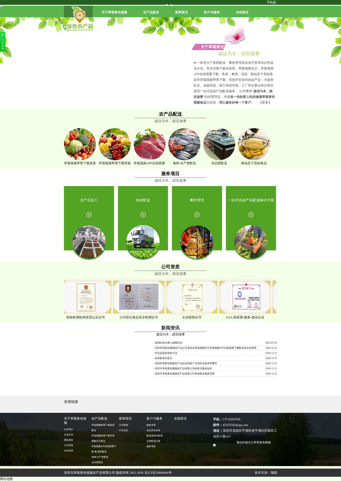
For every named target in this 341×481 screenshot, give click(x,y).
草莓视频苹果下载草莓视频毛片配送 (115, 163)
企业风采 (68, 450)
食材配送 (143, 200)
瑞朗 (274, 472)
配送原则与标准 (155, 435)
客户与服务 (212, 12)
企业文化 (68, 434)
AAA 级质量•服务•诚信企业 (238, 317)
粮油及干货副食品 (254, 163)
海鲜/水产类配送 (184, 163)
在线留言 (242, 12)
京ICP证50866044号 (158, 472)
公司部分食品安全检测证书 (132, 317)
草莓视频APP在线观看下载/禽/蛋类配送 (150, 163)
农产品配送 (151, 12)
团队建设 (68, 440)
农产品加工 (89, 200)
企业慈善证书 (185, 317)
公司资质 (170, 266)
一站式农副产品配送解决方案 (251, 200)
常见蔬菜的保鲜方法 (166, 353)
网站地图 (6, 479)
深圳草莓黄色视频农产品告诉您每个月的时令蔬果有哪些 (186, 363)
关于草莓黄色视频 (114, 12)
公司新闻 (123, 425)
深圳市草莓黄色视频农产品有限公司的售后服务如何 (183, 368)
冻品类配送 (219, 163)
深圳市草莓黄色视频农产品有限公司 (89, 472)
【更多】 (265, 102)
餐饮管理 (197, 200)
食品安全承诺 (153, 430)
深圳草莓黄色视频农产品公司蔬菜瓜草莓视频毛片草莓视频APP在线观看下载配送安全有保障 (205, 348)
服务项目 (170, 173)
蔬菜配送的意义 (163, 358)
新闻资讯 (181, 12)
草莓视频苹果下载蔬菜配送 (80, 163)
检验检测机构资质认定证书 (79, 317)
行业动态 (123, 430)
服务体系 (151, 425)
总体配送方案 (153, 441)
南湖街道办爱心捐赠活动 (168, 342)
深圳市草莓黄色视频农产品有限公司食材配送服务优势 (185, 373)
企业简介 (68, 429)
